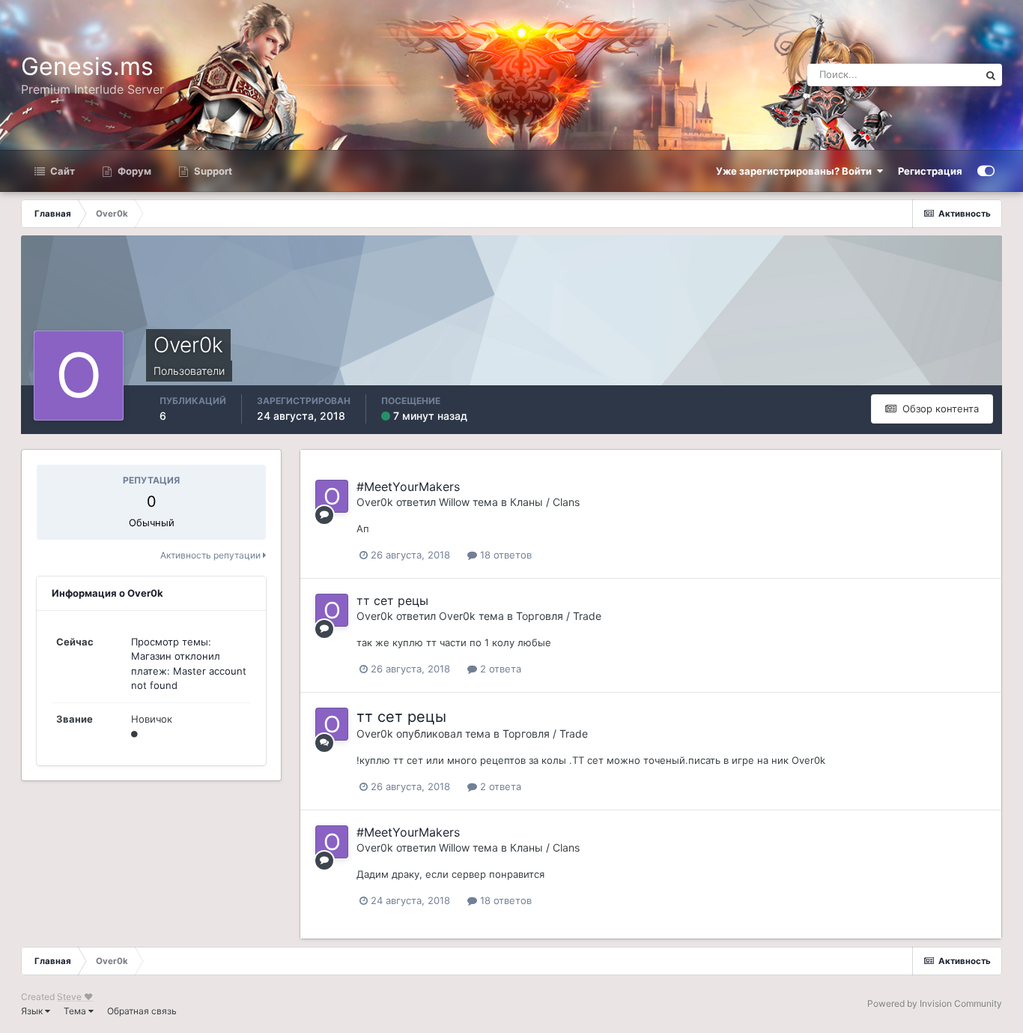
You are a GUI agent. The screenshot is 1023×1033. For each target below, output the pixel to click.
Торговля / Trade (558, 615)
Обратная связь (142, 1011)
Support (212, 171)
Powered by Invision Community (934, 1003)
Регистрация (930, 171)
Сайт (61, 171)
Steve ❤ (75, 996)
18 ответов (504, 555)
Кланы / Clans (545, 502)
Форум (133, 171)
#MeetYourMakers (408, 486)
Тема (76, 1011)
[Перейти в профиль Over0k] (331, 496)
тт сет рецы (392, 600)
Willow (454, 502)
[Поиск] (991, 75)
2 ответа (499, 669)
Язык (33, 1011)
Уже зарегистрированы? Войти (796, 171)
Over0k (374, 502)
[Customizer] (986, 171)
